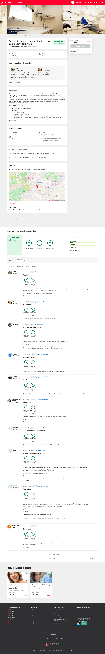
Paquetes (33, 613)
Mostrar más (12, 120)
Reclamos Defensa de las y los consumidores (61, 620)
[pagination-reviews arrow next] (61, 558)
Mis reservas (80, 611)
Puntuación (34, 266)
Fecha (27, 266)
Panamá (11, 621)
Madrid (20, 36)
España (15, 36)
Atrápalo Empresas (35, 629)
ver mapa (34, 46)
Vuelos (32, 609)
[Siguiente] (102, 19)
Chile (10, 609)
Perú (10, 622)
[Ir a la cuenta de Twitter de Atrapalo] (48, 639)
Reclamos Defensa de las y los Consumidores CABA (61, 622)
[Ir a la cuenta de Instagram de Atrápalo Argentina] (57, 639)
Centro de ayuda (81, 613)
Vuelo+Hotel (33, 615)
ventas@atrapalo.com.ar (82, 619)
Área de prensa (57, 611)
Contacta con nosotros (82, 615)
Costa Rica (11, 613)
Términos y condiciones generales (62, 613)
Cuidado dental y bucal (34, 36)
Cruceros (33, 617)
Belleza (25, 36)
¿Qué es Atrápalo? (58, 609)
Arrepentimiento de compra (83, 609)
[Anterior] (3, 19)
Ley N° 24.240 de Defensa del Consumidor (63, 617)
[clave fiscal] (78, 623)
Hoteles (32, 611)
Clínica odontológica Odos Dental (21, 169)
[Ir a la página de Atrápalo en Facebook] (52, 639)
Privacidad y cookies (58, 615)
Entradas (33, 621)
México (11, 619)
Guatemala (12, 617)
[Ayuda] (96, 2)
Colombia (11, 611)
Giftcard (32, 625)
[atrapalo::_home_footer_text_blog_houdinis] (43, 639)
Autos (32, 619)
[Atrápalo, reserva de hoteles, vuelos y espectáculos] (7, 2)
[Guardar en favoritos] (96, 7)
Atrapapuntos (34, 627)
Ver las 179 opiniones (14, 82)
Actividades (9, 36)
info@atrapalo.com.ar (85, 618)
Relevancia (20, 266)
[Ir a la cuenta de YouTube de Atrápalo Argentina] (62, 639)
